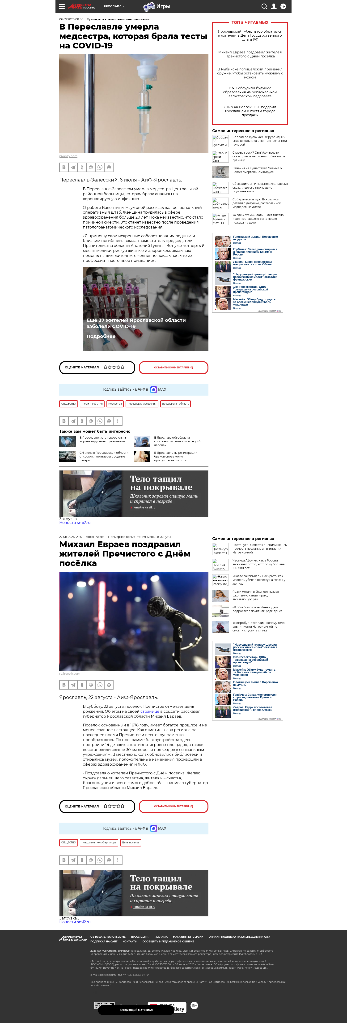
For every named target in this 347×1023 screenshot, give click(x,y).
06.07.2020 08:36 (71, 19)
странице (149, 711)
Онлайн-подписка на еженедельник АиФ (239, 936)
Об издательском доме (108, 936)
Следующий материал (136, 1010)
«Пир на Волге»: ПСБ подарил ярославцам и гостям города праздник (250, 111)
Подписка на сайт (103, 941)
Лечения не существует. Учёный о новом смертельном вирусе (257, 170)
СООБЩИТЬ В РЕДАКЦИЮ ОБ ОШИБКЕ (168, 941)
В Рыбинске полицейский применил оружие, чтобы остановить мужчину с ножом (250, 73)
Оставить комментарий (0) (173, 367)
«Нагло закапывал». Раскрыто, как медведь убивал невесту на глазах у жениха (259, 579)
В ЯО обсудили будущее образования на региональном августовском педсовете (250, 92)
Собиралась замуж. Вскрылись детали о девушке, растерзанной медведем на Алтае (257, 203)
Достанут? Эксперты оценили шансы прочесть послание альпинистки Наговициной (260, 548)
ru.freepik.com (69, 673)
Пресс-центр (140, 936)
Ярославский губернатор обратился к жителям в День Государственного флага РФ (250, 36)
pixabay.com (68, 156)
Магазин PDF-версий (188, 936)
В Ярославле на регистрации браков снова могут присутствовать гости (175, 456)
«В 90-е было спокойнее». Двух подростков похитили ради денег (257, 609)
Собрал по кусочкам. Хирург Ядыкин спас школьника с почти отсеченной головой (260, 140)
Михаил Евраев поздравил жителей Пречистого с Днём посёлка (250, 54)
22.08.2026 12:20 (70, 537)
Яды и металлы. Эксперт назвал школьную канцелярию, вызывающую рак (256, 595)
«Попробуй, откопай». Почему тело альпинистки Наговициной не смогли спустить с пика (259, 626)
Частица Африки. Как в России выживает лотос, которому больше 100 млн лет (258, 564)
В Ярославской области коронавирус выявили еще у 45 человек (177, 441)
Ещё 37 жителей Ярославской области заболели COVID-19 (136, 323)
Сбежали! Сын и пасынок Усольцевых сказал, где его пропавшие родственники (260, 187)
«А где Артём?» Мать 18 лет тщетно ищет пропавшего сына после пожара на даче (258, 218)
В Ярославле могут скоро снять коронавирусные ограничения (103, 439)
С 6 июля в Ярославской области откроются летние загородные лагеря (104, 456)
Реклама (161, 936)
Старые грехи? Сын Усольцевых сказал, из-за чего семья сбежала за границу (259, 156)
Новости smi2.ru (75, 522)
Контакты (130, 941)
